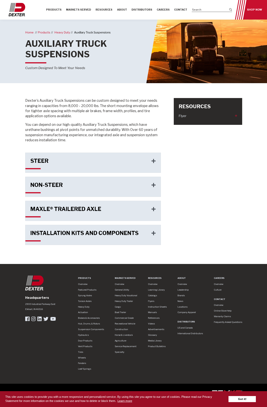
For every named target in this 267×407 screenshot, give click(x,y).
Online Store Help (223, 310)
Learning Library (156, 289)
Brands (181, 295)
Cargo (118, 306)
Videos (151, 323)
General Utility (122, 289)
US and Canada (185, 327)
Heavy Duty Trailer (124, 301)
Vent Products (85, 346)
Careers (163, 9)
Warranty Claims (222, 316)
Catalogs (152, 295)
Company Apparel (186, 312)
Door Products (85, 340)
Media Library (155, 340)
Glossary (152, 335)
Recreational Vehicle (125, 323)
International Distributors (190, 333)
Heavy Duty (62, 32)
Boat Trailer (120, 312)
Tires (80, 352)
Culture (217, 289)
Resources (104, 9)
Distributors (142, 9)
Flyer (182, 116)
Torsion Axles (84, 301)
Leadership (183, 289)
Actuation (83, 312)
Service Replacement (125, 346)
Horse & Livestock (124, 335)
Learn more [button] (124, 400)
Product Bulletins (157, 346)
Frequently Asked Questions (228, 322)
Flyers (151, 301)
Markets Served (78, 9)
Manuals (152, 312)
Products (54, 9)
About (122, 9)
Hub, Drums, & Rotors (89, 323)
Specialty (119, 352)
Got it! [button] (242, 399)
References (153, 318)
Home (29, 32)
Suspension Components (91, 329)
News (180, 301)
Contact (180, 9)
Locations (182, 306)
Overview (83, 284)
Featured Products (87, 289)
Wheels (82, 357)
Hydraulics (83, 335)
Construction (121, 329)
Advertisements (156, 329)
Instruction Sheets (157, 306)
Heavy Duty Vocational (126, 295)
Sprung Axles (85, 295)
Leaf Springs (84, 368)
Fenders (82, 363)
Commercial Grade (124, 318)
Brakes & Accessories (89, 318)
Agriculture (120, 340)
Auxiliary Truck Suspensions (92, 32)
